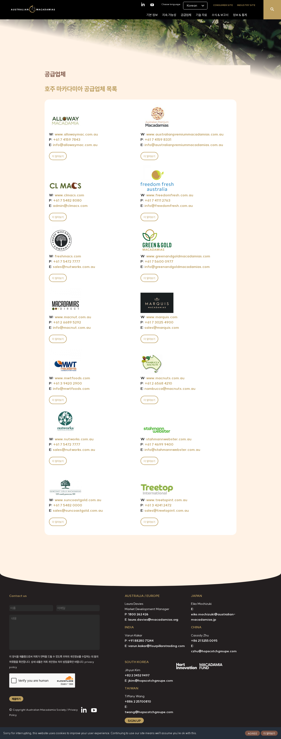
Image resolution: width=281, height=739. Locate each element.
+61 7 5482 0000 (65, 505)
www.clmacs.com (66, 195)
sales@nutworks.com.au (72, 266)
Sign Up (134, 721)
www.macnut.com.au (70, 317)
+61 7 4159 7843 (64, 139)
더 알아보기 (269, 733)
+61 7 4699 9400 (156, 444)
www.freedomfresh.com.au (166, 195)
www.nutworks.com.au (71, 439)
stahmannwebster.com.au (165, 439)
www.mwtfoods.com (69, 378)
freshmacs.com (65, 256)
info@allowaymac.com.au (73, 145)
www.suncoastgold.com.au (75, 500)
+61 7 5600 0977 (156, 261)
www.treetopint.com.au (163, 500)
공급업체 (186, 15)
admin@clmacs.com (68, 205)
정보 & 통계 (240, 15)
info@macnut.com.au (70, 327)
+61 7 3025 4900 (156, 322)
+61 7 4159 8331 (155, 139)
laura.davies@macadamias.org (153, 620)
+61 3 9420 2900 (65, 383)
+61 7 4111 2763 (155, 200)
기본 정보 (152, 15)
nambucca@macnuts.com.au (167, 388)
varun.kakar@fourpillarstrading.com (156, 646)
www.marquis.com (158, 317)
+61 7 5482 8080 (65, 200)
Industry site (246, 5)
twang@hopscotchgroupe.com (149, 712)
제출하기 (16, 699)
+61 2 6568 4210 (156, 383)
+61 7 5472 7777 (64, 261)
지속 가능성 (169, 15)
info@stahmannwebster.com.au (170, 449)
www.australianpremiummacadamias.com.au (181, 134)
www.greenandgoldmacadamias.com (175, 256)
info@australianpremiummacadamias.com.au (181, 145)
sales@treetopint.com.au (164, 510)
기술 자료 (201, 15)
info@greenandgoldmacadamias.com (175, 266)
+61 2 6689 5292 (65, 322)
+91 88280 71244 (141, 641)
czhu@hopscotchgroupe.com (214, 651)
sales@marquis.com (159, 327)
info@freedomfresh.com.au (166, 205)
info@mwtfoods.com (69, 388)
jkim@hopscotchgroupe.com (150, 681)
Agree (252, 733)
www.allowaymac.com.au (73, 134)
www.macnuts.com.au (162, 378)
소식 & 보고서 (220, 15)
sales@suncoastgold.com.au (76, 510)
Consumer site (223, 5)
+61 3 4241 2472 (155, 505)
